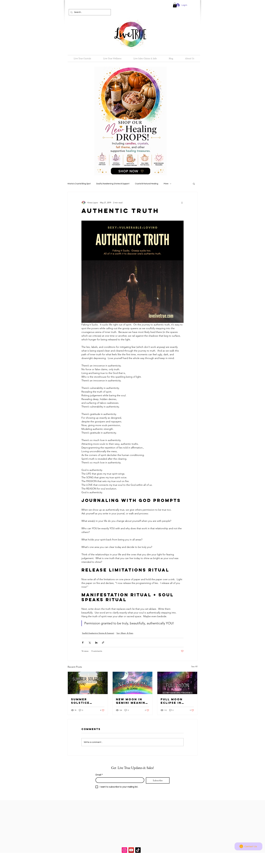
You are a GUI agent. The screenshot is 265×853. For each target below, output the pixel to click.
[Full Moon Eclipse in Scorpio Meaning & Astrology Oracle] (177, 683)
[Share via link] (103, 642)
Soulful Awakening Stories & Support (112, 184)
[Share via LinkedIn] (96, 642)
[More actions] (182, 202)
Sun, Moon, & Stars (124, 633)
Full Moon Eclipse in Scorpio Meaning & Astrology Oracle (172, 701)
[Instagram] (124, 850)
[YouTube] (131, 850)
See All (194, 666)
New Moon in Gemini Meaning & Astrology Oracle (132, 701)
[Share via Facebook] (82, 642)
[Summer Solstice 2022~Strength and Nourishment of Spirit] (88, 683)
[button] (175, 5)
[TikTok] (138, 850)
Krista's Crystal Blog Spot (79, 184)
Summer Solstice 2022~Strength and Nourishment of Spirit (86, 701)
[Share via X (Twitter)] (89, 642)
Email (99, 774)
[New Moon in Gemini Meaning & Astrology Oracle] (133, 683)
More (166, 184)
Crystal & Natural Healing (146, 184)
